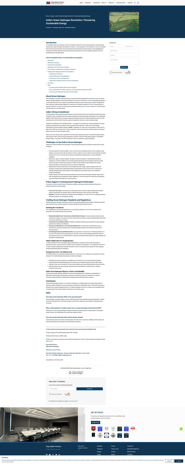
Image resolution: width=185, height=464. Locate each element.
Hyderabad (72, 353)
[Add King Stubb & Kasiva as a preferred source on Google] (76, 372)
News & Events (131, 451)
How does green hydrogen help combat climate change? (64, 92)
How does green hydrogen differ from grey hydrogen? (63, 87)
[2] (98, 209)
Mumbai (54, 353)
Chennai (66, 353)
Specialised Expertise (133, 449)
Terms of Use (115, 449)
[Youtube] (50, 455)
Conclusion (50, 83)
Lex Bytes (130, 454)
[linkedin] (46, 454)
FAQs (49, 85)
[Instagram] (59, 455)
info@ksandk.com (67, 355)
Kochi (87, 353)
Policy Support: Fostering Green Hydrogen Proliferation (62, 69)
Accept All (178, 461)
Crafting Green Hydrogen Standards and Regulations (61, 71)
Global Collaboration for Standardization (60, 76)
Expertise (88, 2)
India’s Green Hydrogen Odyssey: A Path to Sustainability (64, 80)
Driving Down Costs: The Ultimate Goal (59, 78)
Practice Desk (120, 2)
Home (47, 16)
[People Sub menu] (106, 2)
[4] (63, 237)
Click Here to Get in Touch (53, 350)
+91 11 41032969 (52, 355)
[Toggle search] (135, 2)
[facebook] (53, 454)
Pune (84, 353)
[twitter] (56, 454)
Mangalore (79, 353)
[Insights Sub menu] (114, 2)
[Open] (138, 3)
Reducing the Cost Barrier (56, 74)
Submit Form (124, 67)
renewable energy (93, 98)
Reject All (169, 461)
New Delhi (48, 353)
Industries (96, 2)
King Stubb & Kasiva (51, 344)
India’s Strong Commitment (54, 65)
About (81, 2)
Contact (130, 2)
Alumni (113, 454)
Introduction (51, 60)
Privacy (113, 446)
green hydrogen (86, 106)
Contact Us (130, 446)
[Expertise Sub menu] (91, 2)
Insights (111, 2)
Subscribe (89, 388)
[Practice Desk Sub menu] (125, 2)
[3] (98, 233)
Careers (113, 451)
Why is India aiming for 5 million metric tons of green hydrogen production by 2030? (71, 89)
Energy (52, 16)
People (103, 2)
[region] (92, 459)
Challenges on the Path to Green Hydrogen (58, 67)
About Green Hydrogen (53, 62)
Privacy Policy (74, 401)
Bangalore (60, 353)
